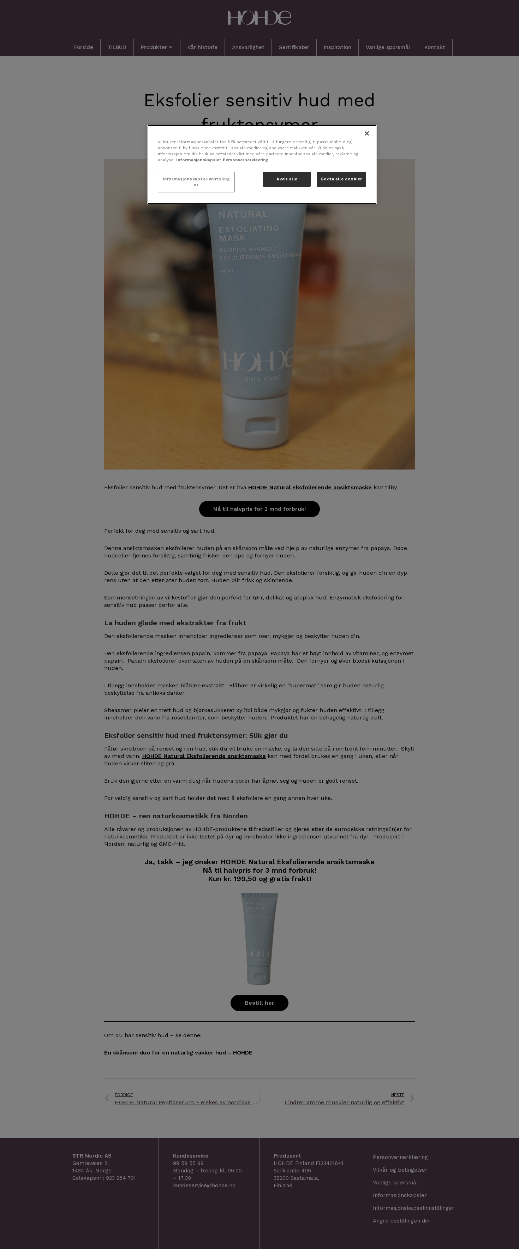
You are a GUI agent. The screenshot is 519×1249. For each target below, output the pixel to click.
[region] (262, 164)
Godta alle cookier (341, 179)
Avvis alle (287, 179)
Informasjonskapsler (198, 159)
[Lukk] (367, 133)
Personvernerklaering (246, 159)
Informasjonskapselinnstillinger (196, 182)
